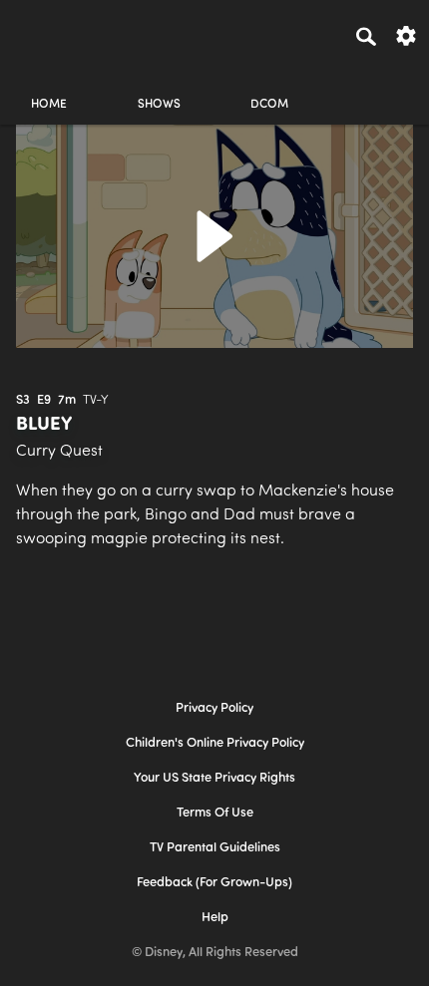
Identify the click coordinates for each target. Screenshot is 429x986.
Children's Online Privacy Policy (215, 743)
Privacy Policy (214, 708)
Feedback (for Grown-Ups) (214, 882)
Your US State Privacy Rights (214, 778)
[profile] (380, 87)
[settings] (406, 34)
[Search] (366, 36)
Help (215, 917)
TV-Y (96, 400)
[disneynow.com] (51, 33)
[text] (23, 401)
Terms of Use (215, 813)
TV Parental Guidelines (215, 847)
